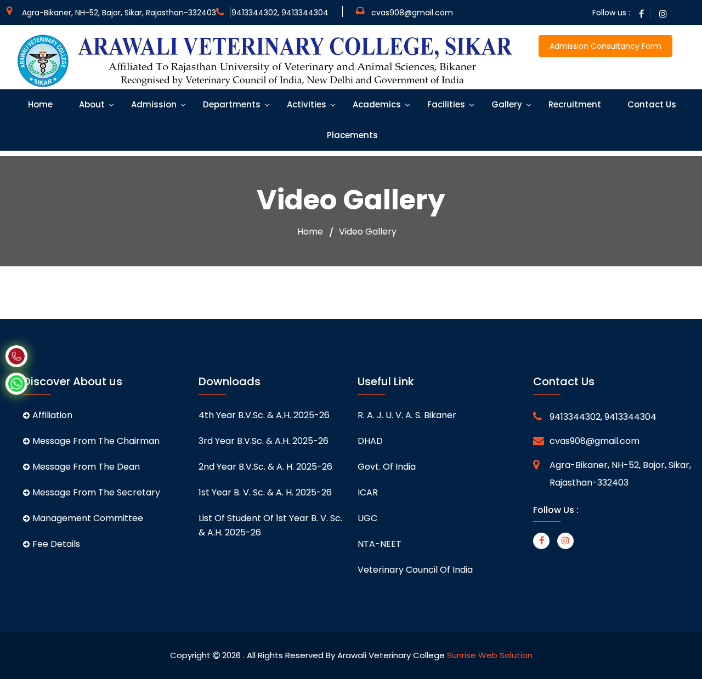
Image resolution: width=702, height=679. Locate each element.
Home (39, 104)
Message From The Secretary (96, 492)
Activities (305, 104)
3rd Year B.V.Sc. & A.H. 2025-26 (264, 441)
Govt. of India (387, 466)
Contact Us (650, 104)
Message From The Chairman (96, 441)
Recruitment (573, 104)
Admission (153, 104)
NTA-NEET (379, 544)
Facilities (445, 104)
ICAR (368, 492)
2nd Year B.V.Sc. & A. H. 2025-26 (265, 466)
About (91, 104)
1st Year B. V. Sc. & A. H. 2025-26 (265, 492)
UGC (367, 518)
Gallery (505, 104)
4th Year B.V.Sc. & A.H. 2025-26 (264, 415)
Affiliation (52, 415)
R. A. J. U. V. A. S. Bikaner (407, 415)
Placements (351, 135)
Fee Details (56, 544)
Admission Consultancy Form (605, 46)
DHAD (370, 441)
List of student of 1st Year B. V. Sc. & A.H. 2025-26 (270, 525)
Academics (375, 104)
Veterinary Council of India (415, 569)
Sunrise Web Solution (490, 655)
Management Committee (87, 518)
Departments (231, 104)
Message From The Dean (86, 466)
